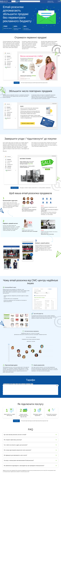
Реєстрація (17, 82)
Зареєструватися (15, 187)
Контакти (35, 1)
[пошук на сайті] (39, 1)
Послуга (5, 2)
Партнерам (25, 1)
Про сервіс (30, 1)
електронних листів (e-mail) (11, 385)
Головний (2, 2)
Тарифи (13, 1)
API (21, 1)
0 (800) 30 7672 (50, 1)
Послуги (17, 1)
